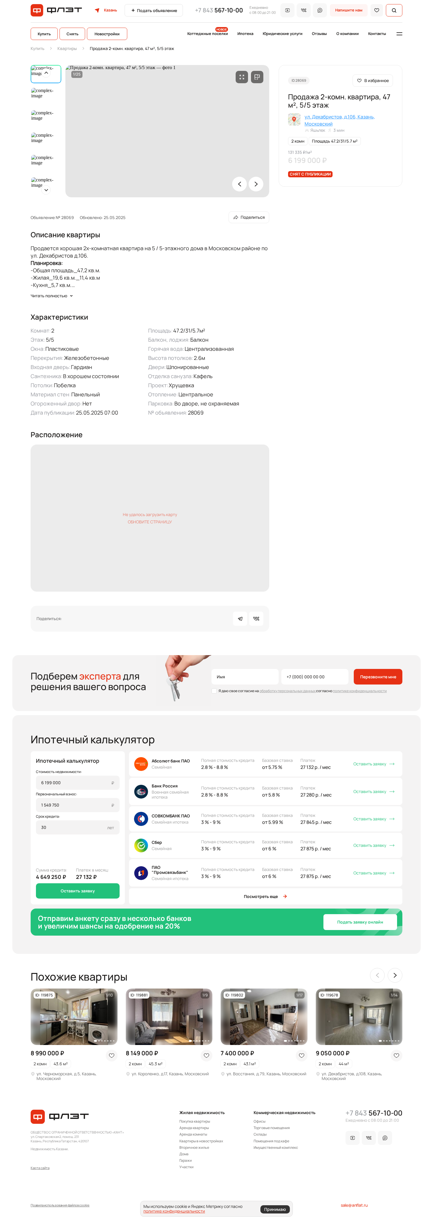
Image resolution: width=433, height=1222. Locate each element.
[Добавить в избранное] (112, 1055)
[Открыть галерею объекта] (242, 77)
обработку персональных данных (288, 690)
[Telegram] (240, 619)
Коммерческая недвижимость (284, 1112)
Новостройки (107, 33)
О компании (347, 33)
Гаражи (185, 1160)
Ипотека (245, 33)
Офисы (259, 1121)
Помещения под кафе (271, 1141)
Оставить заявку (78, 891)
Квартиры (67, 48)
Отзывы (319, 33)
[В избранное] (377, 10)
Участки (186, 1167)
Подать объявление (157, 10)
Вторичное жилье (194, 1147)
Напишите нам (348, 10)
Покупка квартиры (194, 1121)
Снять (72, 33)
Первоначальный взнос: (56, 794)
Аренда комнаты (193, 1134)
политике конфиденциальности (360, 690)
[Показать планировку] (257, 77)
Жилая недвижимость (202, 1112)
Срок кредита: (48, 816)
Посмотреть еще (261, 896)
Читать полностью (49, 295)
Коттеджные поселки (207, 33)
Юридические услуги (283, 33)
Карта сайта (40, 1168)
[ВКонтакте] (256, 619)
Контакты (377, 33)
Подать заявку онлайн (360, 922)
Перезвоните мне (378, 677)
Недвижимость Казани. (50, 1148)
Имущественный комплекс (276, 1147)
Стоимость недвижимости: (59, 772)
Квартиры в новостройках (201, 1141)
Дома (184, 1154)
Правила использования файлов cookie (60, 1205)
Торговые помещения (272, 1128)
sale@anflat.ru (354, 1205)
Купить (44, 33)
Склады (260, 1134)
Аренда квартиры (194, 1128)
